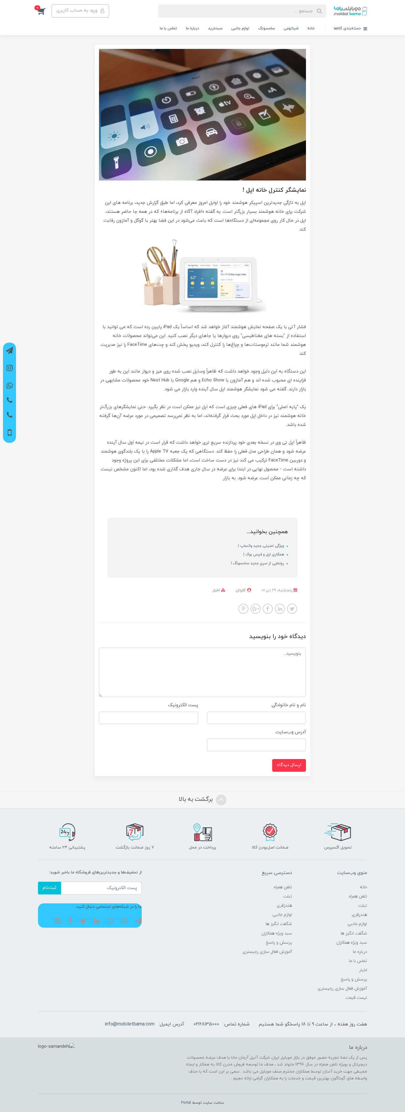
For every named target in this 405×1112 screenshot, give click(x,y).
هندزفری (359, 915)
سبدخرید (215, 28)
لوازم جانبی (240, 28)
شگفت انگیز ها (354, 933)
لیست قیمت (356, 998)
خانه (311, 28)
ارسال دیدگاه (289, 765)
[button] (45, 10)
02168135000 (206, 1024)
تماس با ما (168, 28)
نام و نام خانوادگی (289, 705)
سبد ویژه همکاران (351, 942)
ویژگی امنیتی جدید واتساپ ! (261, 546)
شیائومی (291, 28)
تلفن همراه (358, 896)
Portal (186, 1102)
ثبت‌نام (49, 888)
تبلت (362, 905)
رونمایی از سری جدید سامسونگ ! (258, 563)
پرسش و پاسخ (354, 979)
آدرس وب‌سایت (290, 732)
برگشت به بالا (196, 799)
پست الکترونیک (183, 705)
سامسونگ (266, 28)
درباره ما (192, 28)
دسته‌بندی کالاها (348, 28)
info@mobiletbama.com (129, 1024)
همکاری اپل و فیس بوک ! (264, 554)
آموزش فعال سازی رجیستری (342, 988)
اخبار (216, 590)
